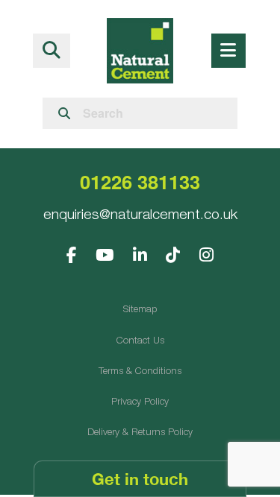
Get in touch (140, 479)
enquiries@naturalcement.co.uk (140, 216)
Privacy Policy (140, 403)
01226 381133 (140, 181)
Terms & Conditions (140, 372)
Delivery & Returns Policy (140, 433)
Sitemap (140, 310)
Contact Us (140, 341)
